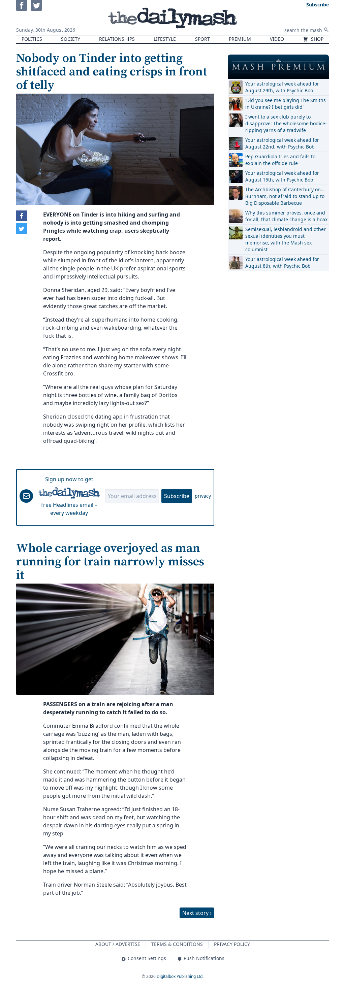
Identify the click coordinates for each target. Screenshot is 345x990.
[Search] (326, 29)
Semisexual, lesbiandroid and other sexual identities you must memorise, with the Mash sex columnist (285, 239)
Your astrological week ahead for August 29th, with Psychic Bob (282, 87)
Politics (32, 39)
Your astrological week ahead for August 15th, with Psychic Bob (282, 176)
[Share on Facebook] (21, 215)
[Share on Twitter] (21, 228)
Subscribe (176, 496)
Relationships (117, 39)
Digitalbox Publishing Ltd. (180, 976)
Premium (240, 39)
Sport (202, 39)
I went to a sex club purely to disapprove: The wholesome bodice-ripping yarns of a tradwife (286, 123)
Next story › (197, 913)
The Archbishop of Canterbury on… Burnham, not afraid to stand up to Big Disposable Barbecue (284, 196)
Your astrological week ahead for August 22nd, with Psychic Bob (282, 143)
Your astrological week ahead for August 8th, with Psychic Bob (282, 262)
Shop (316, 39)
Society (70, 39)
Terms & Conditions (177, 944)
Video (277, 39)
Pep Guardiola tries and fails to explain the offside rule (280, 159)
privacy (203, 496)
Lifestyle (165, 39)
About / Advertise (117, 944)
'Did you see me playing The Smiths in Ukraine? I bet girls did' (285, 103)
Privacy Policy (232, 944)
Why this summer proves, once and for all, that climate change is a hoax (286, 216)
